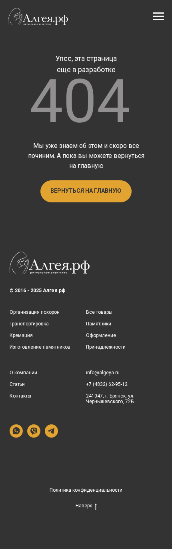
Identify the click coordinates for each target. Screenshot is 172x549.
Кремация (21, 335)
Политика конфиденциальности (86, 490)
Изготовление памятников (40, 347)
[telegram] (51, 435)
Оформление (101, 335)
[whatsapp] (16, 435)
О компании (23, 372)
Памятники (98, 324)
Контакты (20, 396)
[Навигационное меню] (158, 16)
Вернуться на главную (86, 191)
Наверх (84, 506)
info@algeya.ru (103, 372)
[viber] (33, 435)
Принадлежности (106, 347)
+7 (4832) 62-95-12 (107, 384)
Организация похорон (35, 312)
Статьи (17, 384)
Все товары (99, 312)
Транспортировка (29, 324)
